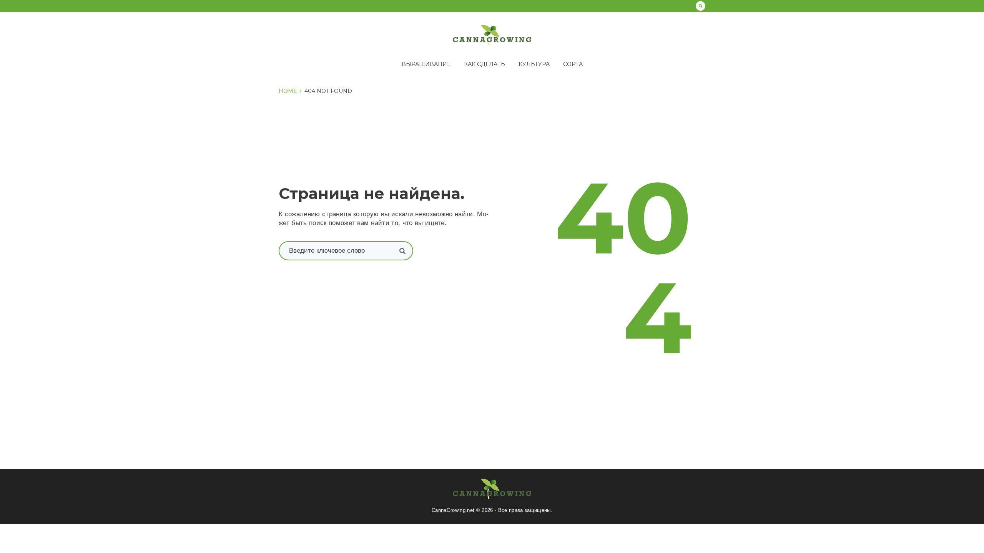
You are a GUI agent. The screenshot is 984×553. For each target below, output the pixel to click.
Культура (534, 64)
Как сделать (484, 64)
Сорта (573, 64)
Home (288, 91)
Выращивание (426, 64)
